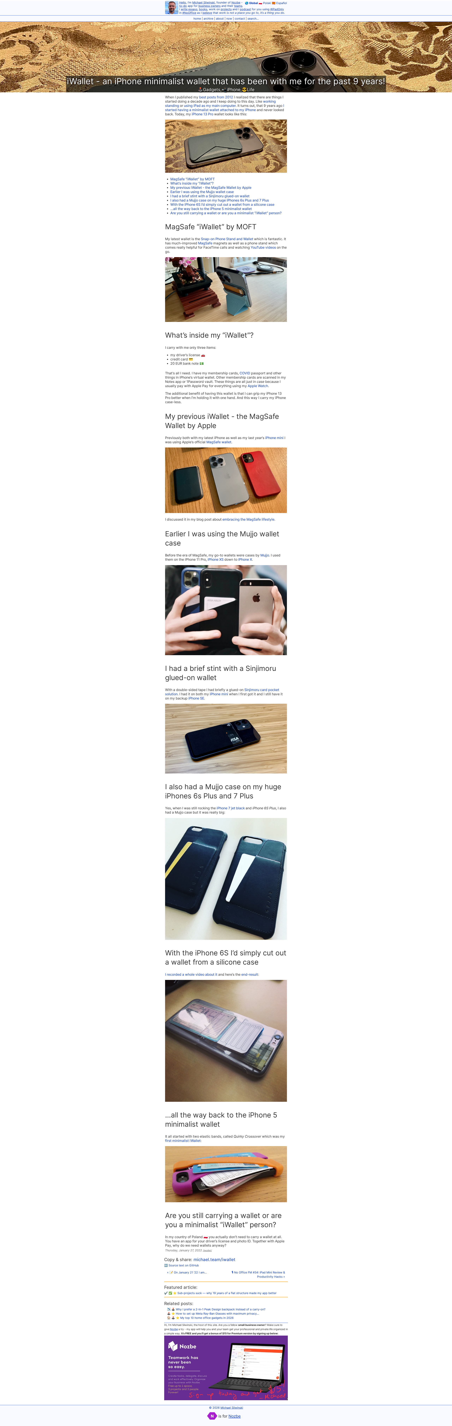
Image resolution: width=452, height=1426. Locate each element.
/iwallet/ (207, 1250)
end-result (249, 974)
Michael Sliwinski (203, 2)
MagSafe (205, 243)
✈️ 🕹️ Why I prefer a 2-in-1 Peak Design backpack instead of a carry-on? (216, 1309)
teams (238, 6)
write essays (189, 9)
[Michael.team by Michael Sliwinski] (171, 8)
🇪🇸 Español (279, 3)
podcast (245, 9)
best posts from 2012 (216, 97)
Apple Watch (258, 386)
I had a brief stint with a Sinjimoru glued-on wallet (209, 196)
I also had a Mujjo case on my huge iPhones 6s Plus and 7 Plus (219, 200)
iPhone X (245, 559)
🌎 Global (251, 3)
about (220, 18)
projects (226, 9)
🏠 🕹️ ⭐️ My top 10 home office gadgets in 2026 (200, 1318)
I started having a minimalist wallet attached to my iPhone (224, 107)
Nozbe (235, 2)
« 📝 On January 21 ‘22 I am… (187, 1272)
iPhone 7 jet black (231, 808)
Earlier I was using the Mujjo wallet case (202, 192)
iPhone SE (196, 698)
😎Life (248, 89)
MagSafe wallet (218, 442)
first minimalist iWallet (183, 1141)
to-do (183, 6)
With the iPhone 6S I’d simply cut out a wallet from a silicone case (222, 204)
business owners (209, 6)
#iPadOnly (277, 9)
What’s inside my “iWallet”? (192, 183)
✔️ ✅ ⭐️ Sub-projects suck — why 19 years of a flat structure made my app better (220, 1293)
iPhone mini (274, 438)
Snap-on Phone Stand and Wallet (227, 239)
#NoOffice (189, 12)
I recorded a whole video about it (191, 974)
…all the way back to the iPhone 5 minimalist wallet (211, 209)
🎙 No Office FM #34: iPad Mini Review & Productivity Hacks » (258, 1274)
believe (207, 12)
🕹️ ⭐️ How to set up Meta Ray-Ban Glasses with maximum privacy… (213, 1313)
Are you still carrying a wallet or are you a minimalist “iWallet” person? (226, 213)
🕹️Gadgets (209, 89)
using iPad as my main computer (210, 105)
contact (240, 18)
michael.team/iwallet (214, 1259)
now (229, 18)
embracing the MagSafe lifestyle (248, 519)
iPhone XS (216, 559)
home (197, 18)
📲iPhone (231, 89)
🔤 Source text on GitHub (181, 1265)
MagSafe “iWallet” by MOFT (192, 179)
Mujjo (264, 555)
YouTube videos (263, 247)
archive (208, 18)
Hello (182, 2)
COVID (245, 373)
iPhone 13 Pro (202, 114)
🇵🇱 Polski (265, 3)
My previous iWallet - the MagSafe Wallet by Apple (210, 187)
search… (253, 18)
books (203, 9)
